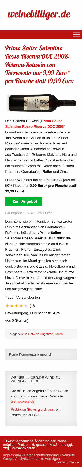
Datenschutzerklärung (41, 455)
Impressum (12, 455)
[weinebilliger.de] (41, 21)
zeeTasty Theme (67, 462)
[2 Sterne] (12, 306)
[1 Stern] (7, 306)
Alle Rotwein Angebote (37, 334)
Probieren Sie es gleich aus (32, 410)
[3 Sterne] (17, 306)
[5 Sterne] (26, 306)
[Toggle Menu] (76, 34)
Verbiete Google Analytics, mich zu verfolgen (39, 457)
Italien (59, 334)
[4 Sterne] (21, 306)
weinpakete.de (22, 402)
